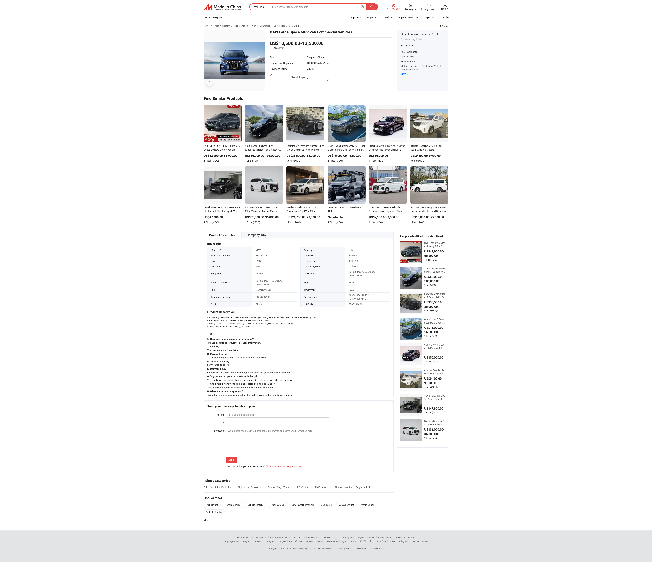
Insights (411, 537)
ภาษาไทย (381, 541)
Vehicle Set (212, 504)
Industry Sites (348, 537)
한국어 (353, 541)
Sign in (444, 9)
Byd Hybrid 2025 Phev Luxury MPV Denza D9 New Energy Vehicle (434, 244)
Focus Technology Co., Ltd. (303, 548)
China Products (259, 537)
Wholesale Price (330, 537)
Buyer (370, 17)
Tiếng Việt (403, 541)
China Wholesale (312, 537)
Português (269, 541)
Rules (446, 17)
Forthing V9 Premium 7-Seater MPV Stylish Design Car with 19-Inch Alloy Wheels (434, 295)
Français (282, 541)
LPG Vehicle (302, 487)
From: (220, 414)
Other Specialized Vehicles (217, 487)
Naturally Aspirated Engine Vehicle (353, 487)
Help (387, 17)
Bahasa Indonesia (420, 541)
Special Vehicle (232, 504)
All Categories (215, 17)
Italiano (309, 541)
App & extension (406, 17)
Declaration (361, 548)
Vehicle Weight (346, 504)
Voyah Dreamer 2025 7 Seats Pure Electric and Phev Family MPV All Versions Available (434, 397)
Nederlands (332, 541)
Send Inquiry (299, 77)
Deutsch (320, 541)
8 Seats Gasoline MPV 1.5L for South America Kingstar (434, 371)
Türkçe (392, 541)
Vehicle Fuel (367, 504)
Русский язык (295, 541)
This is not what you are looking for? (245, 466)
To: (222, 422)
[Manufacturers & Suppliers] (222, 7)
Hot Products (243, 537)
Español (257, 541)
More (403, 74)
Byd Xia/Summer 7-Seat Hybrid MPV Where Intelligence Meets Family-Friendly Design (434, 422)
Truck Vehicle (277, 504)
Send (231, 459)
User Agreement (345, 548)
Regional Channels (366, 537)
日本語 (363, 541)
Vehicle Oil (326, 504)
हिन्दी (372, 541)
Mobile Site (400, 537)
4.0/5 (411, 45)
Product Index (384, 537)
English (246, 541)
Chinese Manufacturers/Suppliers (285, 537)
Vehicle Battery (255, 504)
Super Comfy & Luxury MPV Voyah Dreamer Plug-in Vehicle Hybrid (435, 346)
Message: (218, 430)
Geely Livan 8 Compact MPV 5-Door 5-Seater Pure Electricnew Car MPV (434, 321)
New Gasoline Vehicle (302, 504)
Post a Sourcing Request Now (283, 466)
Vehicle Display (214, 512)
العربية (344, 541)
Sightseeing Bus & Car (249, 487)
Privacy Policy (376, 548)
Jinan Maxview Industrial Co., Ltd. (421, 34)
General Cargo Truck (278, 487)
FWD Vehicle (321, 487)
